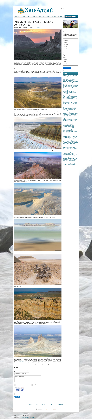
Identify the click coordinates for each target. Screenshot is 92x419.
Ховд (66, 103)
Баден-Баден (73, 114)
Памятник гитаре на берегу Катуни (70, 132)
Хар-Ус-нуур (70, 103)
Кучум (72, 76)
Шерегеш (65, 112)
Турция (65, 59)
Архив (36, 404)
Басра (64, 118)
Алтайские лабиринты (67, 127)
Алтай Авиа (65, 149)
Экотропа (65, 80)
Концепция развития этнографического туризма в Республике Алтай (68, 91)
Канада (65, 46)
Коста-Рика (66, 50)
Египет (65, 42)
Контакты (60, 404)
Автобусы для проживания (68, 155)
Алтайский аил (71, 126)
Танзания (66, 55)
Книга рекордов (66, 120)
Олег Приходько (73, 82)
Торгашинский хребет (70, 123)
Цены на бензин (74, 142)
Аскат (71, 85)
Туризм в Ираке (70, 116)
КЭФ (68, 113)
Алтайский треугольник (72, 86)
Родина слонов (66, 147)
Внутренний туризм (67, 76)
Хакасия (64, 109)
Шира (75, 137)
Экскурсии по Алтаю (72, 89)
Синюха (64, 129)
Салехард (75, 158)
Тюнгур (64, 151)
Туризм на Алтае (71, 87)
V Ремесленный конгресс (71, 93)
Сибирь (68, 157)
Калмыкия (67, 138)
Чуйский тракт (70, 102)
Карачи (75, 76)
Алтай (70, 75)
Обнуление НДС (74, 97)
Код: (15, 391)
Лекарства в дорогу (67, 154)
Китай (65, 48)
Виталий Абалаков (73, 148)
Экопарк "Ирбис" (66, 148)
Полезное (52, 404)
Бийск (70, 147)
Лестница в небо (72, 120)
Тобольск (71, 157)
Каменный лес (68, 137)
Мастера (60, 16)
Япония (65, 63)
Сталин (64, 123)
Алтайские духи (69, 129)
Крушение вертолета (70, 151)
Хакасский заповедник (71, 110)
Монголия (66, 52)
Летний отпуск (73, 159)
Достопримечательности (68, 131)
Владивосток (70, 130)
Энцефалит (65, 135)
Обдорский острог (66, 159)
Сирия (71, 140)
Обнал (64, 98)
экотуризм (65, 108)
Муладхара (65, 87)
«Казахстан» (21, 361)
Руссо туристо (70, 119)
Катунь (68, 108)
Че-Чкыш (74, 127)
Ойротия (74, 95)
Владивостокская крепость (68, 133)
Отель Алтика (73, 108)
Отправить (17, 396)
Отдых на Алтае (74, 107)
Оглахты (68, 109)
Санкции (64, 115)
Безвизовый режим (70, 101)
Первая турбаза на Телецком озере (70, 96)
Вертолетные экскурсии (73, 149)
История (48, 16)
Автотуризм (68, 142)
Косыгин (73, 121)
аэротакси (65, 113)
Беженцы (71, 115)
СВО (67, 115)
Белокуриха (69, 112)
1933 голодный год (67, 97)
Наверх (76, 415)
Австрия (66, 40)
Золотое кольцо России (72, 146)
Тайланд (66, 57)
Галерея (54, 16)
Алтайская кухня (74, 104)
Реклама (44, 404)
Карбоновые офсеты (73, 113)
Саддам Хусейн (69, 118)
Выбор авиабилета (67, 161)
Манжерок (74, 112)
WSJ (66, 130)
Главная (17, 16)
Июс (64, 138)
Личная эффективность (70, 160)
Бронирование (66, 75)
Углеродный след (66, 114)
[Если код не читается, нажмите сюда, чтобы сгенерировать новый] (19, 389)
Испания (66, 44)
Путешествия (74, 75)
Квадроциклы (66, 81)
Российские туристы (69, 141)
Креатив (73, 154)
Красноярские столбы (67, 121)
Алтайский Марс (71, 79)
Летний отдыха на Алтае (68, 124)
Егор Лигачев (72, 143)
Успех (64, 160)
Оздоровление (69, 78)
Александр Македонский (68, 158)
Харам (72, 84)
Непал (65, 53)
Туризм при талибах (67, 84)
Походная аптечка (70, 153)
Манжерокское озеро (67, 125)
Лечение (65, 78)
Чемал (73, 147)
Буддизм (71, 138)
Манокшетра (75, 85)
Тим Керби (75, 103)
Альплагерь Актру (67, 104)
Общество (34, 16)
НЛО (73, 137)
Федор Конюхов (71, 135)
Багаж (68, 163)
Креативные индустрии (67, 95)
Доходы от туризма (67, 106)
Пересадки (71, 163)
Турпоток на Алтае (67, 107)
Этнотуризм (65, 89)
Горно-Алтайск (74, 106)
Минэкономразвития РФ (71, 98)
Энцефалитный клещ (67, 136)
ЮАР (65, 61)
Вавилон (75, 116)
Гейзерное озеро (66, 143)
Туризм (23, 16)
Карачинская (65, 79)
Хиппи (76, 154)
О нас (30, 404)
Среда (28, 16)
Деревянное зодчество (67, 144)
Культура (41, 16)
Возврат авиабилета (71, 164)
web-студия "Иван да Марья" (28, 417)
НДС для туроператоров (70, 99)
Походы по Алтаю (66, 152)
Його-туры (65, 86)
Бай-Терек (68, 140)
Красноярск (75, 119)
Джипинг (70, 81)
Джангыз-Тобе (70, 80)
